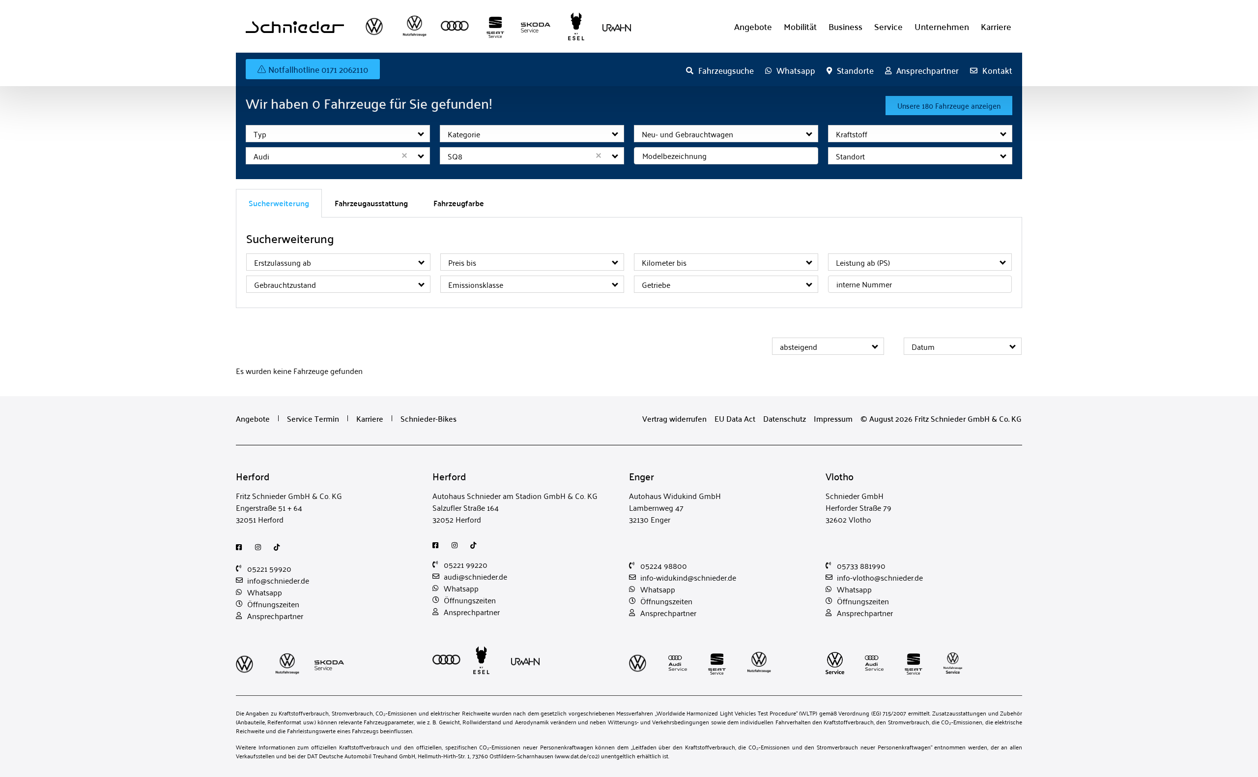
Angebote (753, 26)
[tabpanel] (629, 263)
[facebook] (241, 547)
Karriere (996, 26)
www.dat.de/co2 (577, 755)
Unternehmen (942, 26)
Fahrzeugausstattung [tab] (371, 203)
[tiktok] (279, 547)
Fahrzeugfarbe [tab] (458, 203)
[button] (421, 133)
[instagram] (260, 547)
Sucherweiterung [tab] (279, 203)
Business (845, 26)
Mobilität (800, 26)
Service (888, 26)
